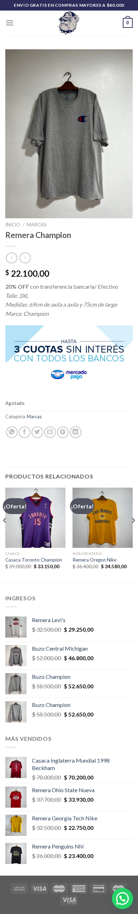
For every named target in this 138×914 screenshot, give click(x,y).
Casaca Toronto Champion (33, 560)
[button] (122, 898)
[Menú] (9, 22)
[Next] (133, 534)
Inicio (12, 224)
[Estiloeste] (69, 23)
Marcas (37, 224)
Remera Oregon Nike (94, 560)
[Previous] (4, 534)
